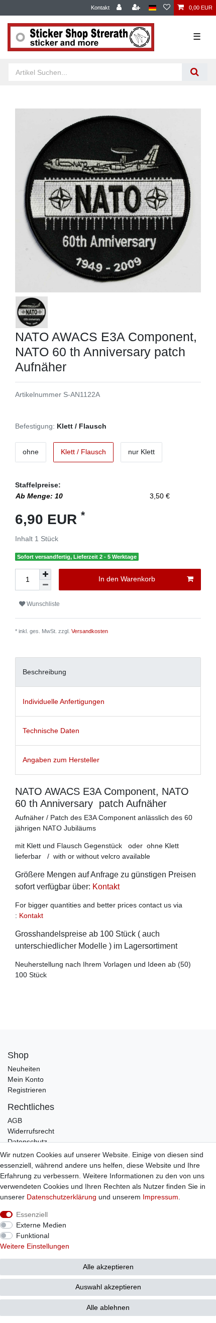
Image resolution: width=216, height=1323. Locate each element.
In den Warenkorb (126, 579)
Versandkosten (89, 631)
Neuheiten (24, 1069)
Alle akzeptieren (108, 1267)
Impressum (160, 1197)
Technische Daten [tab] (51, 731)
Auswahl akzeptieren (108, 1287)
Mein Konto (26, 1079)
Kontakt (100, 8)
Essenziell (32, 1214)
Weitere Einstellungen (34, 1246)
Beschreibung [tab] (44, 672)
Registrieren (27, 1090)
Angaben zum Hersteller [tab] (61, 760)
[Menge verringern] (45, 585)
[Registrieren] (137, 8)
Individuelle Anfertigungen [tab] (63, 701)
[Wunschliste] (167, 8)
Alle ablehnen (108, 1307)
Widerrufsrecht (31, 1131)
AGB (15, 1120)
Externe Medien (41, 1225)
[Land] (152, 8)
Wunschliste (42, 603)
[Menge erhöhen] (45, 574)
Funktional (32, 1236)
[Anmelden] (120, 8)
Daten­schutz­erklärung (61, 1197)
